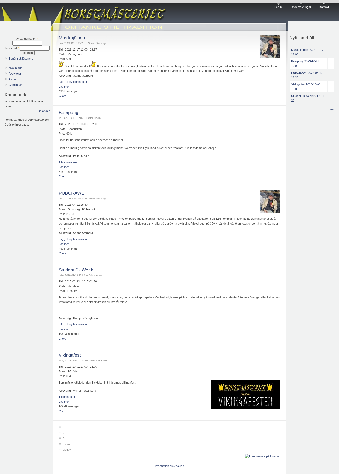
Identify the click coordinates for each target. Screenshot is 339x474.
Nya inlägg (15, 68)
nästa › (67, 444)
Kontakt (324, 7)
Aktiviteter (15, 73)
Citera (62, 96)
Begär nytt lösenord (21, 58)
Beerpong (68, 112)
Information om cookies (169, 466)
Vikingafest (70, 355)
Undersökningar (301, 7)
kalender (44, 111)
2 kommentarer (68, 162)
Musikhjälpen (72, 37)
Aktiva (12, 79)
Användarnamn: (27, 38)
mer (332, 109)
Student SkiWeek (76, 269)
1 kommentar (67, 397)
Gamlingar (15, 85)
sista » (67, 449)
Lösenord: (12, 48)
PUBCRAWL (71, 193)
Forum (278, 7)
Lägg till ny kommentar (73, 82)
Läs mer (64, 86)
